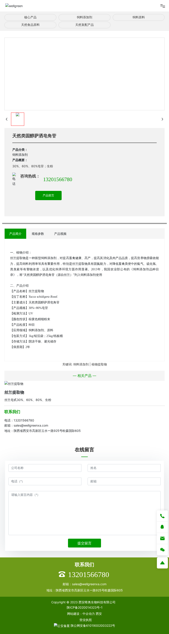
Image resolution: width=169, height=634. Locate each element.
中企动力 (89, 613)
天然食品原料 (30, 24)
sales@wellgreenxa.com (31, 425)
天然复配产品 (84, 24)
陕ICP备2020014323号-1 (85, 607)
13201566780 (57, 179)
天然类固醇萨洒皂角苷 (34, 135)
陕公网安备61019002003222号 (92, 625)
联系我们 (12, 411)
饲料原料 (138, 17)
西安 (99, 613)
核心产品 (30, 17)
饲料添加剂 (84, 17)
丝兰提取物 (14, 392)
